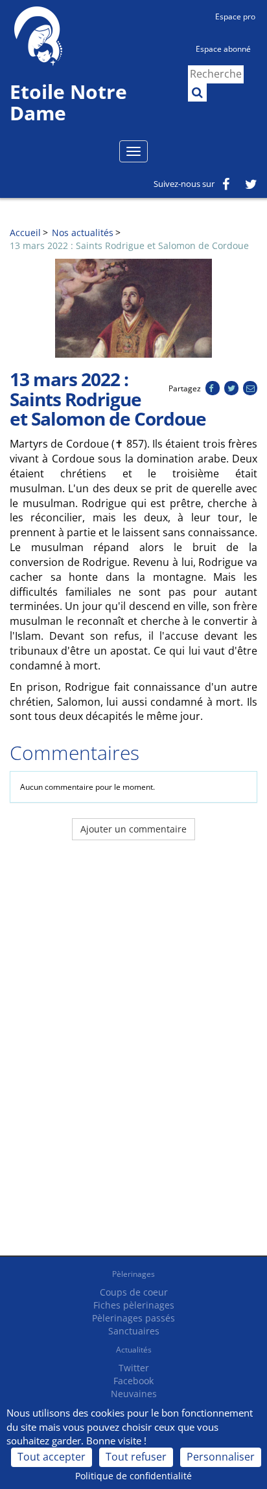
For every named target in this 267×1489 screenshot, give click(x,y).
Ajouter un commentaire (133, 829)
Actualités (134, 1349)
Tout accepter (51, 1457)
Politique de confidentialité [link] (133, 1476)
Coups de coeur (134, 1292)
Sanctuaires (133, 1331)
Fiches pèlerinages (133, 1305)
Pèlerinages (133, 1273)
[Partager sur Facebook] (212, 388)
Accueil (25, 232)
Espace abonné (223, 48)
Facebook (133, 1381)
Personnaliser (221, 1457)
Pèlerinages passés (133, 1318)
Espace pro (235, 16)
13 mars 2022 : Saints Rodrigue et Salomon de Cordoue (129, 245)
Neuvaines (134, 1393)
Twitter (134, 1368)
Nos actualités (82, 232)
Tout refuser (136, 1457)
